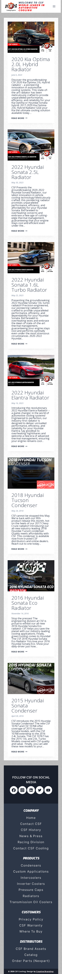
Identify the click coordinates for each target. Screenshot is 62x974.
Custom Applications (31, 871)
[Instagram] (22, 790)
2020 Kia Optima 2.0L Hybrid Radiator (30, 64)
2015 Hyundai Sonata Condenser (27, 705)
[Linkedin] (31, 790)
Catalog (31, 955)
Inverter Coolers (31, 884)
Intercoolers (31, 878)
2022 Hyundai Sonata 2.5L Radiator (27, 171)
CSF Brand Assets (31, 949)
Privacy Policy (31, 919)
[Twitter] (40, 790)
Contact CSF (31, 824)
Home (31, 818)
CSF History (31, 830)
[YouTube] (48, 790)
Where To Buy (31, 931)
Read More (19, 118)
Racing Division (31, 842)
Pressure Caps (31, 890)
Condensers (31, 865)
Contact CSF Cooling (31, 848)
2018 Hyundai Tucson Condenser (27, 500)
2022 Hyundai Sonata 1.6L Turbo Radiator (29, 284)
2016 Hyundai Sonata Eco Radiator (27, 602)
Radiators (31, 896)
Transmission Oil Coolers (31, 902)
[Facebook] (14, 790)
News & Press (31, 836)
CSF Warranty (31, 925)
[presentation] (31, 37)
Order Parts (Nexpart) (31, 961)
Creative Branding (44, 971)
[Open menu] (54, 6)
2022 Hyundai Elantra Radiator (30, 395)
